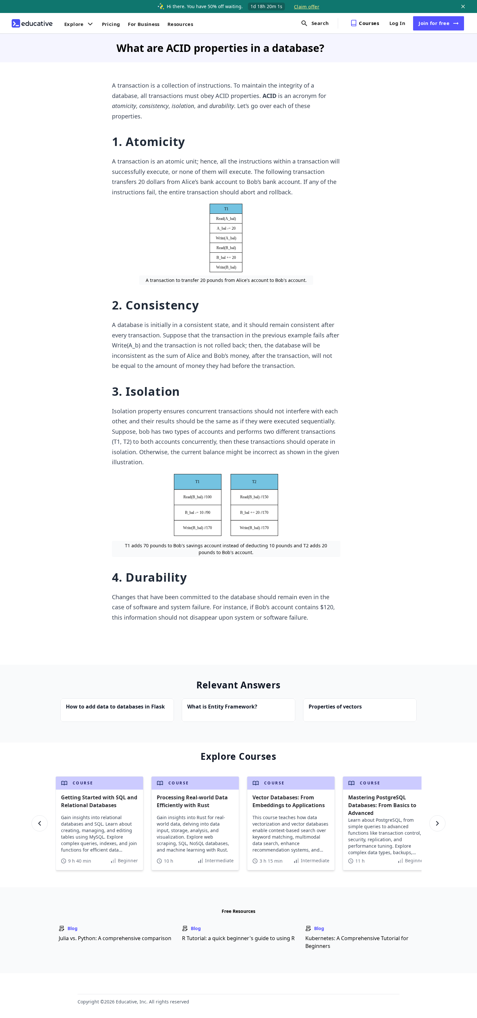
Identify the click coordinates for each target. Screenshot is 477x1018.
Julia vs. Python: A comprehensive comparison (115, 938)
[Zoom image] (226, 238)
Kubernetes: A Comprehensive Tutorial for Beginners (357, 942)
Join (434, 23)
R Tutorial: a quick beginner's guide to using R (238, 938)
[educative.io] (32, 23)
